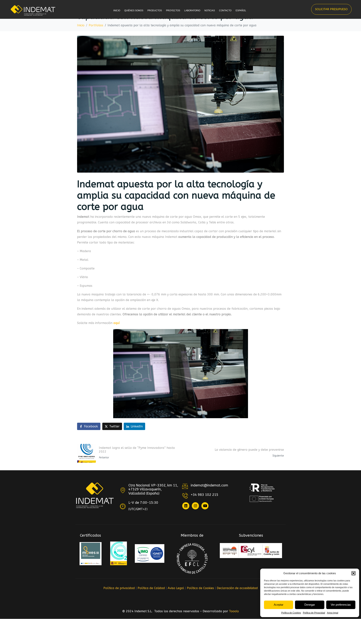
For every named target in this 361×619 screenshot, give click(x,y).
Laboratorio (192, 10)
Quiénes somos (133, 10)
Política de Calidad (151, 588)
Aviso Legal (176, 588)
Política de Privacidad (314, 612)
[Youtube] (205, 505)
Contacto (225, 10)
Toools (234, 611)
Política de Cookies (291, 612)
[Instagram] (195, 505)
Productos (154, 10)
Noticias (209, 10)
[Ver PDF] (90, 553)
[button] (353, 573)
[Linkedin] (185, 505)
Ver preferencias (341, 604)
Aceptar (278, 604)
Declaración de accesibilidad (237, 588)
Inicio (116, 10)
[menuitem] (242, 14)
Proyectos (173, 10)
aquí (116, 323)
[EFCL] (192, 558)
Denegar (309, 604)
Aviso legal (332, 612)
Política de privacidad (119, 588)
